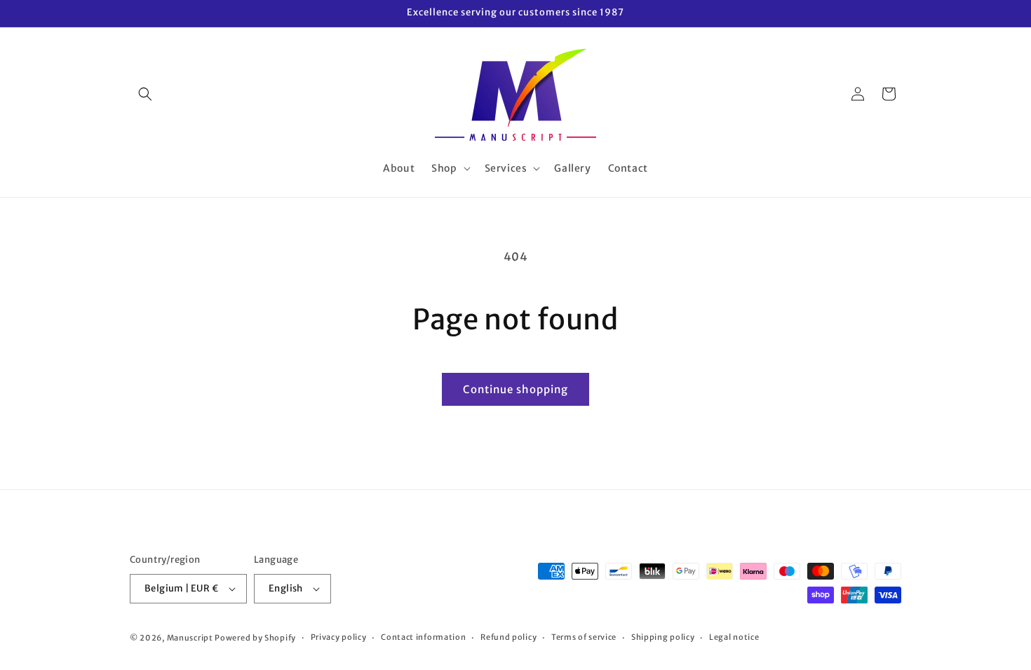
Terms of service (583, 637)
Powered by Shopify (255, 638)
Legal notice (734, 637)
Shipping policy (663, 637)
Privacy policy (339, 637)
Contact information (423, 637)
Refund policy (508, 637)
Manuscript (190, 638)
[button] (145, 93)
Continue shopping (515, 389)
